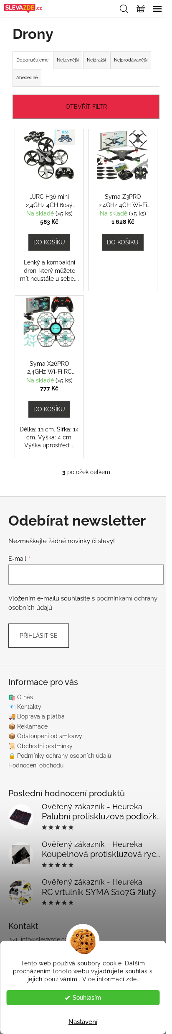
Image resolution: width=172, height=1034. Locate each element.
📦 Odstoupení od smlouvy (45, 736)
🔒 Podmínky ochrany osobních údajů (59, 755)
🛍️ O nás (20, 697)
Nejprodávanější (130, 60)
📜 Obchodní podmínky (40, 746)
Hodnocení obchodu (35, 765)
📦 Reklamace (28, 726)
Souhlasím (87, 997)
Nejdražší (96, 60)
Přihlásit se (39, 635)
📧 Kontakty (24, 706)
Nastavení (82, 1022)
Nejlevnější (67, 60)
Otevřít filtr (86, 106)
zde (131, 979)
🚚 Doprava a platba (36, 716)
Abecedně (27, 77)
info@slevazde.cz (44, 939)
